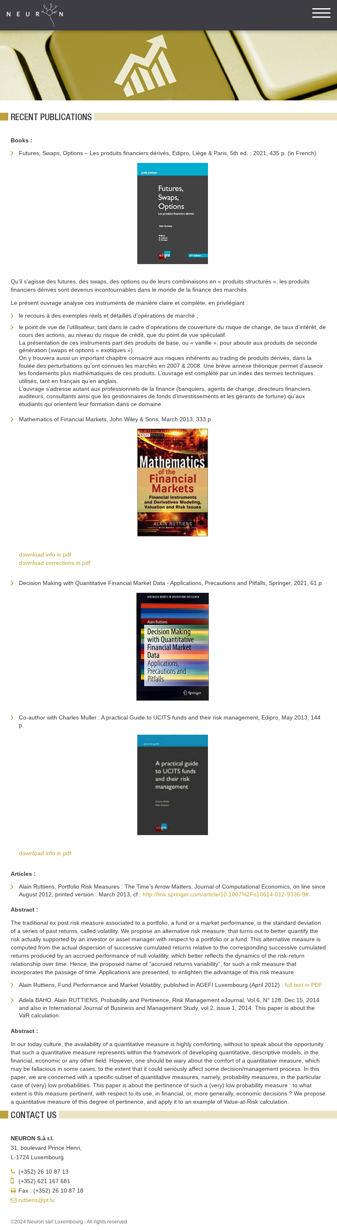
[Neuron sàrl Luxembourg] (35, 15)
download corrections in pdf (54, 562)
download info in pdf (45, 554)
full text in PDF (304, 985)
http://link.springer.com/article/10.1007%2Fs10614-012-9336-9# (226, 894)
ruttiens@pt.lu (36, 1200)
